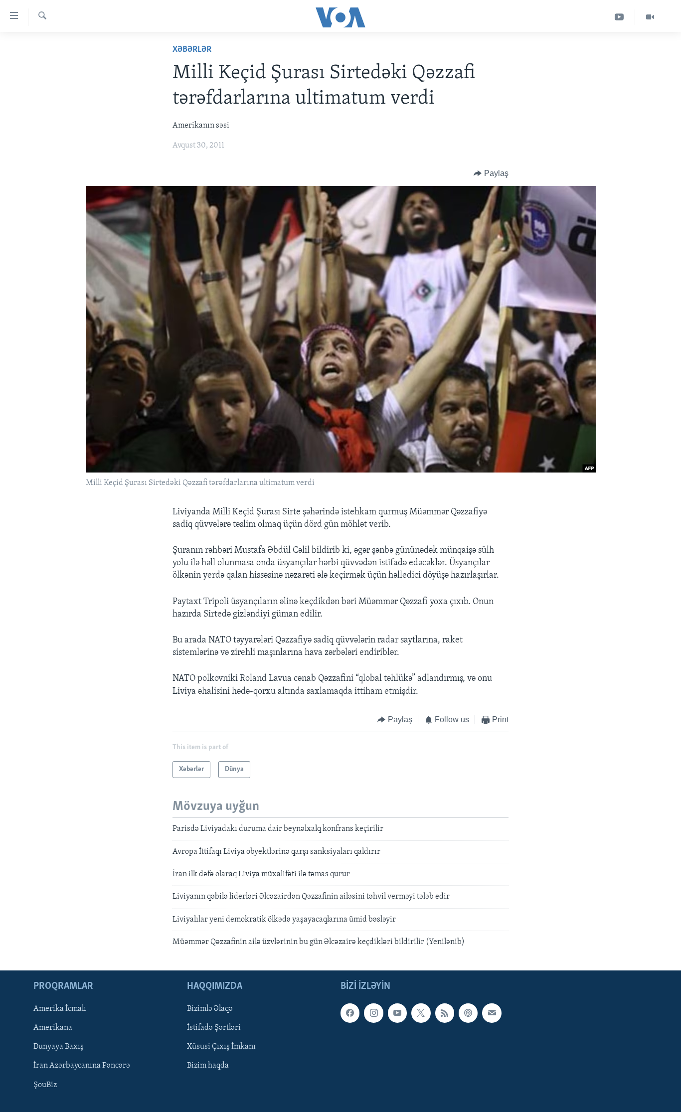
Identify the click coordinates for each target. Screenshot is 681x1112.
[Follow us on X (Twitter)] (420, 1012)
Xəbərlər (191, 49)
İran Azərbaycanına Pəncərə (81, 1066)
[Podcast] (468, 1012)
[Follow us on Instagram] (373, 1012)
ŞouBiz (45, 1085)
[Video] (650, 17)
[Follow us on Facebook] (349, 1012)
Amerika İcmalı (59, 1009)
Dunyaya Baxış (58, 1047)
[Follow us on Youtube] (397, 1012)
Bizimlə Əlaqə (210, 1009)
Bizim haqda (208, 1066)
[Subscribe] (491, 1012)
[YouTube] (619, 17)
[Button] (491, 173)
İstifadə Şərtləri (214, 1028)
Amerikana (52, 1028)
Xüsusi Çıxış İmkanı (221, 1047)
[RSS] (444, 1012)
